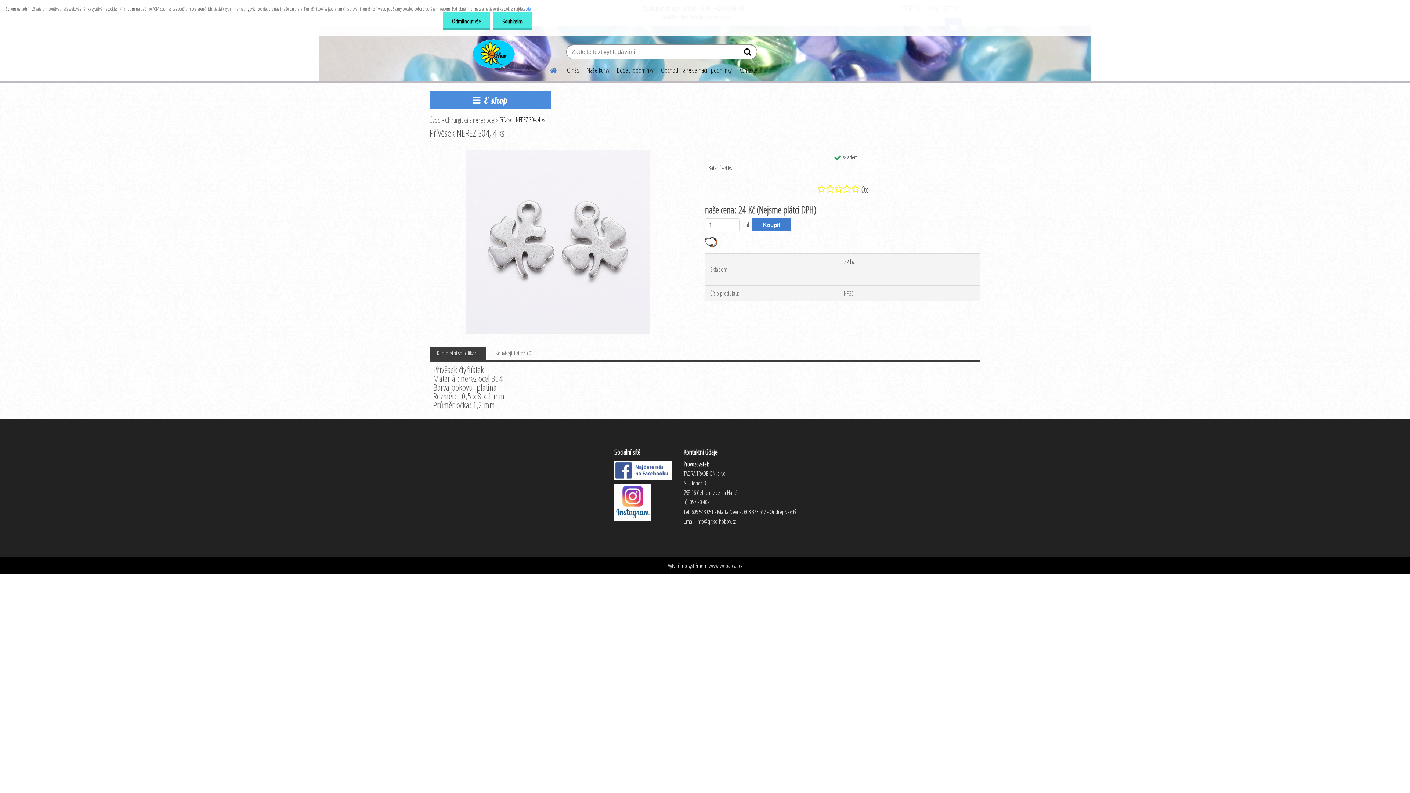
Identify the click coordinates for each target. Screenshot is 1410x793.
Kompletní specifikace (458, 353)
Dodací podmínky (635, 70)
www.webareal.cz (725, 566)
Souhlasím (512, 21)
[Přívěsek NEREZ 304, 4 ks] (558, 153)
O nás (573, 70)
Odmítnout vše (466, 21)
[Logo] (492, 53)
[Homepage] (549, 69)
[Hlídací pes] (711, 240)
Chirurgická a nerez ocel (470, 120)
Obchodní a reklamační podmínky (696, 70)
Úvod (435, 120)
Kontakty (748, 70)
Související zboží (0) (514, 353)
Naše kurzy (598, 70)
